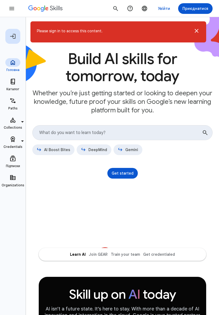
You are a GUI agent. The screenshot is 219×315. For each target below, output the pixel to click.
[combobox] (122, 132)
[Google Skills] (45, 8)
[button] (196, 32)
